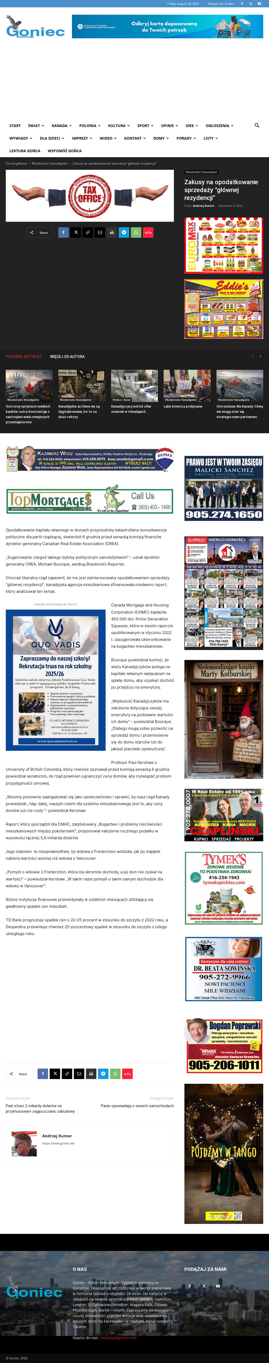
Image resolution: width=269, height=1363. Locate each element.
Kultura (117, 125)
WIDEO (106, 138)
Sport (143, 125)
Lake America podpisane (183, 406)
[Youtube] (218, 1286)
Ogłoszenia (217, 125)
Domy (159, 138)
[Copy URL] (87, 232)
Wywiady (18, 138)
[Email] (100, 232)
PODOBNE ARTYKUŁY (24, 357)
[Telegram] (124, 232)
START (15, 125)
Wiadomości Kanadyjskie (50, 163)
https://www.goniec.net (58, 1143)
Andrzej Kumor (203, 206)
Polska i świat (121, 399)
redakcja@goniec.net (118, 1337)
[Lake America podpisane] (187, 386)
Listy (209, 138)
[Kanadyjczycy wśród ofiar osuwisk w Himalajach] (134, 386)
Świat (34, 125)
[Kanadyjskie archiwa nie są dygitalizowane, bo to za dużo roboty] (81, 386)
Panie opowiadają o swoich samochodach (137, 1105)
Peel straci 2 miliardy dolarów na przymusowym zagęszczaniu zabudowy (40, 1108)
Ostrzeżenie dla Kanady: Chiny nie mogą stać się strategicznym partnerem (239, 411)
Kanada (60, 125)
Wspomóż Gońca (65, 150)
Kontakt (133, 138)
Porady (184, 138)
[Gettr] (148, 232)
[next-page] (260, 356)
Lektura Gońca (24, 150)
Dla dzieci (50, 138)
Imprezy (80, 138)
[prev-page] (252, 356)
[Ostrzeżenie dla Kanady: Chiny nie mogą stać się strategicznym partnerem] (239, 386)
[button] (257, 126)
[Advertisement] (134, 80)
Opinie (167, 125)
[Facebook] (63, 232)
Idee (190, 125)
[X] (75, 232)
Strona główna (16, 163)
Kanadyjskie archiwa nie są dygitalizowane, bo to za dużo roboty (79, 411)
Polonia (87, 125)
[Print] (112, 232)
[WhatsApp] (136, 232)
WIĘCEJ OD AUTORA (67, 357)
